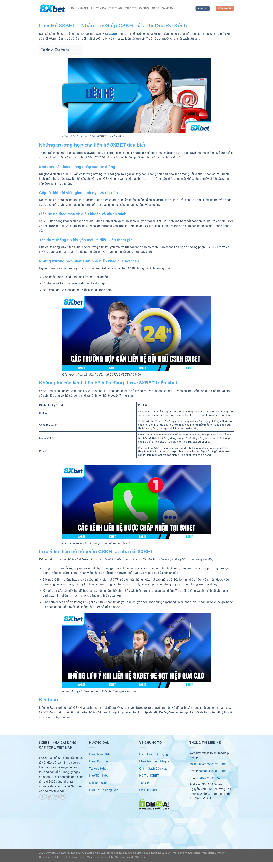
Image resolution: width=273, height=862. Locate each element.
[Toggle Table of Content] (75, 50)
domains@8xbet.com (212, 771)
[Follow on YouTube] (62, 797)
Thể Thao (115, 8)
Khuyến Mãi (99, 8)
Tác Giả (144, 782)
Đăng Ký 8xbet (99, 761)
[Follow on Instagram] (49, 797)
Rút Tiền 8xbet (98, 782)
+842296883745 (210, 778)
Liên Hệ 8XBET (149, 790)
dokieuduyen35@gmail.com (207, 763)
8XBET (114, 33)
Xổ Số (155, 8)
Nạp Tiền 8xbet (99, 775)
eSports (131, 8)
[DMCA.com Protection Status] (154, 803)
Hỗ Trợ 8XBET (149, 775)
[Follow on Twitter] (56, 797)
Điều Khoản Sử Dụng (153, 754)
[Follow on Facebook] (42, 797)
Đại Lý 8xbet (79, 8)
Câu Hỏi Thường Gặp (103, 790)
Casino (144, 8)
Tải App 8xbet (98, 768)
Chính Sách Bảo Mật (153, 768)
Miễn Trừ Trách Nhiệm (154, 761)
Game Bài (168, 8)
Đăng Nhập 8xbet (100, 754)
